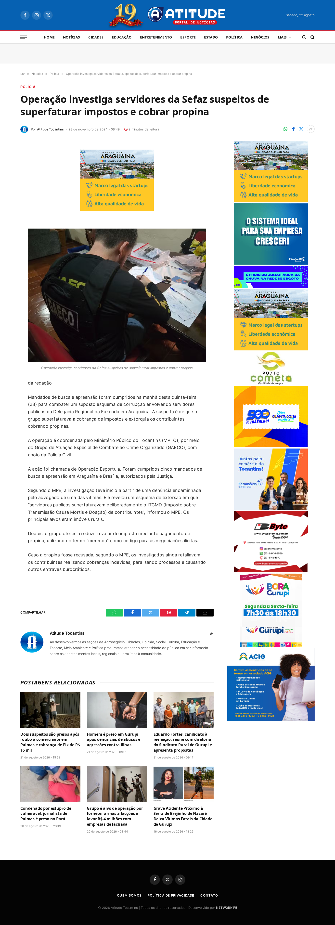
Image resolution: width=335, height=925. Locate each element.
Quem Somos (129, 895)
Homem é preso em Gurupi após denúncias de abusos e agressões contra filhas (113, 740)
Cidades (95, 37)
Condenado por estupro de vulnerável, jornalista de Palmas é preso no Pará (45, 814)
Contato (209, 895)
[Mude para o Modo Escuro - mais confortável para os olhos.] (304, 37)
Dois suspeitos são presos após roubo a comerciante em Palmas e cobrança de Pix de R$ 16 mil (50, 742)
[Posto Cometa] (271, 383)
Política (234, 37)
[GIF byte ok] (271, 571)
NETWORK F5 (226, 908)
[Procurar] (312, 37)
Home (49, 37)
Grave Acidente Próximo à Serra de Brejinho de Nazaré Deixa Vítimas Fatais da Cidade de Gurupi (183, 816)
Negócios (260, 37)
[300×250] (271, 446)
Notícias (71, 37)
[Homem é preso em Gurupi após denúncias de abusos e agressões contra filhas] (117, 710)
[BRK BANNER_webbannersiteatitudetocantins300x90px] (271, 286)
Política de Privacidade (171, 895)
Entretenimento (156, 37)
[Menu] (23, 37)
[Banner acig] (271, 720)
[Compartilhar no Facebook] (293, 129)
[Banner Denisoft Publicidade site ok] (271, 263)
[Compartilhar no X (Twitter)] (301, 129)
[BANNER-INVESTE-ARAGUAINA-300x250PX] (117, 209)
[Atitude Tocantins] (168, 15)
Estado (211, 37)
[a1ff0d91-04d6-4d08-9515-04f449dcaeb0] (271, 508)
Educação (121, 37)
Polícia (28, 87)
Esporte (188, 37)
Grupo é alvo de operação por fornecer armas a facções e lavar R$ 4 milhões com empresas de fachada (115, 816)
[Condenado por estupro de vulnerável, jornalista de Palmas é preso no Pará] (50, 784)
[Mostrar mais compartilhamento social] (311, 129)
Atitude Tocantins (50, 129)
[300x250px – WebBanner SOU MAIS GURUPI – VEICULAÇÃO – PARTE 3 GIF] (271, 646)
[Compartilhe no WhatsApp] (285, 129)
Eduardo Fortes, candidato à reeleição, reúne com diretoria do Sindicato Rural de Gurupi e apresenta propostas (183, 742)
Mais (282, 37)
